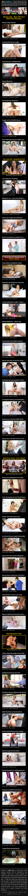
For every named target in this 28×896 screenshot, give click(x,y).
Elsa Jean (11, 357)
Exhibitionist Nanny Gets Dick (11, 673)
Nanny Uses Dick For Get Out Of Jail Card (14, 360)
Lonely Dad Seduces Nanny (10, 829)
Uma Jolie (11, 806)
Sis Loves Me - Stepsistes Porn (14, 159)
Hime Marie (12, 318)
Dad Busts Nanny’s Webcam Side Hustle (14, 692)
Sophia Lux (12, 234)
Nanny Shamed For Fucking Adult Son (13, 770)
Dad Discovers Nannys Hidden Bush (12, 419)
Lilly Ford (12, 611)
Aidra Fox (12, 253)
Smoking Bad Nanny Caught (10, 42)
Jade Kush (12, 552)
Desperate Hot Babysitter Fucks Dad (13, 282)
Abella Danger (13, 396)
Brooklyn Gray (13, 156)
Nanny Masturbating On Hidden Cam (13, 139)
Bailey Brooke (13, 298)
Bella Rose (12, 728)
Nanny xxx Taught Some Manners (12, 218)
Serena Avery (13, 136)
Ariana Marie (13, 786)
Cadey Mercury (13, 513)
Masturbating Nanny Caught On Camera (14, 237)
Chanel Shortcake (14, 214)
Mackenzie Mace (13, 97)
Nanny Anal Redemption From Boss (12, 477)
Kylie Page (12, 864)
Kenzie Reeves (13, 337)
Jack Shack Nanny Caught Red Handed (13, 536)
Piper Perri (12, 572)
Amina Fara (12, 77)
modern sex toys (5, 875)
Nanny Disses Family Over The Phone (13, 575)
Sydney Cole (12, 767)
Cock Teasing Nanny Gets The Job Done (13, 497)
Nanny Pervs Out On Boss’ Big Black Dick (14, 556)
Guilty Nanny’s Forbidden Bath (11, 61)
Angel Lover (12, 58)
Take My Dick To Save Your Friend (12, 595)
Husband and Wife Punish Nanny (12, 790)
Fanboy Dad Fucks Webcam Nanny (12, 341)
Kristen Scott (13, 415)
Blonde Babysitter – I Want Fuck (11, 321)
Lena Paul (12, 689)
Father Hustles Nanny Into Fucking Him (14, 731)
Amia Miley (12, 845)
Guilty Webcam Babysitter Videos (12, 263)
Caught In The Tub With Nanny (11, 120)
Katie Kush (12, 195)
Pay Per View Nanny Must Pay (11, 516)
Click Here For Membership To (14, 258)
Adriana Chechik (14, 493)
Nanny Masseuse (7, 81)
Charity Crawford (14, 747)
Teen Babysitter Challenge (10, 179)
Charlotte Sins (13, 38)
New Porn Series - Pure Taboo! (14, 458)
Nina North (12, 669)
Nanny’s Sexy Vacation (9, 22)
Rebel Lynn (12, 376)
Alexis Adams (13, 591)
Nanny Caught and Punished (10, 751)
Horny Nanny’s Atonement (10, 100)
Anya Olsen (12, 825)
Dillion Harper (13, 533)
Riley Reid (12, 435)
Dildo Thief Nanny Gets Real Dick (12, 712)
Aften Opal (12, 279)
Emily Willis (12, 116)
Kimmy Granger (13, 708)
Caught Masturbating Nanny (10, 848)
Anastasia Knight (14, 454)
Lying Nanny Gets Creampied (10, 809)
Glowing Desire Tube (14, 634)
